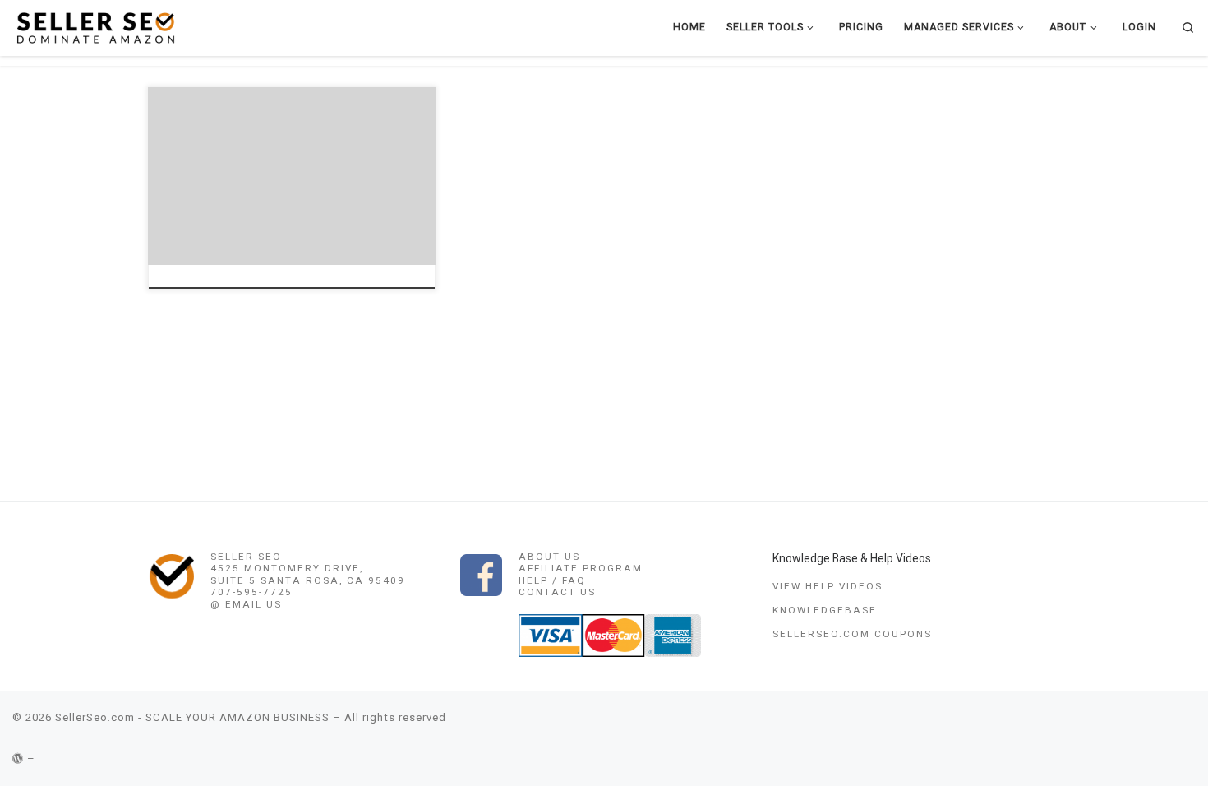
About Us (549, 556)
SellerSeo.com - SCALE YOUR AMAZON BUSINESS (192, 717)
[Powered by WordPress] (18, 758)
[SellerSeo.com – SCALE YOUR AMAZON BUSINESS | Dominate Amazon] (94, 27)
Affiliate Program (581, 568)
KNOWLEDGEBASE (824, 610)
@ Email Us (246, 604)
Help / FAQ (552, 580)
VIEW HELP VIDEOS (827, 586)
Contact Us (557, 592)
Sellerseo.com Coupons (852, 634)
